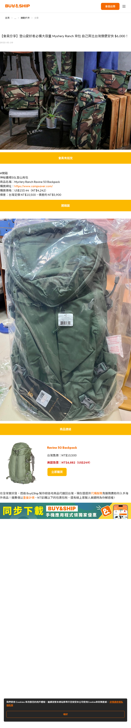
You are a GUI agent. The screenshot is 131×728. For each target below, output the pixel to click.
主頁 (7, 17)
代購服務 (96, 493)
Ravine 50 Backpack (62, 448)
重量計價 (29, 497)
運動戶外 (25, 17)
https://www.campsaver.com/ (33, 186)
